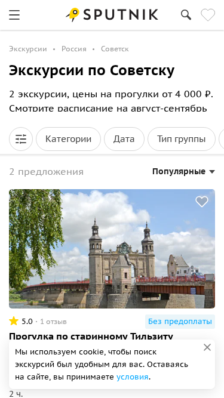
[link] (14, 15)
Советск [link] (115, 48)
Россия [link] (74, 48)
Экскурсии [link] (28, 48)
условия (132, 377)
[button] (21, 139)
